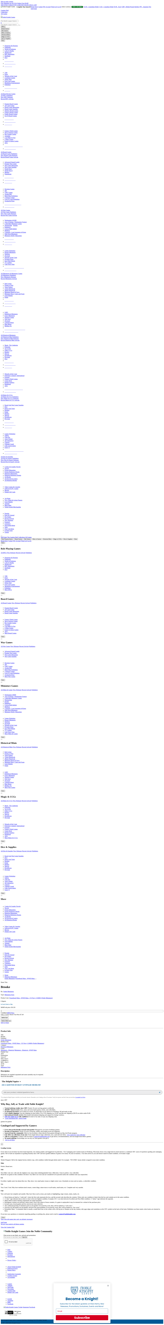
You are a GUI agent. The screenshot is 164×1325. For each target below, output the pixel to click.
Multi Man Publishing (11, 196)
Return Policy (11, 1270)
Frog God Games (10, 81)
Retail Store (34, 7)
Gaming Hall (5, 10)
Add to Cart (5, 1017)
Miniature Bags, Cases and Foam (14, 294)
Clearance (8, 524)
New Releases (9, 520)
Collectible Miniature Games (13, 224)
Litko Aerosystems (10, 446)
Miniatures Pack (9, 995)
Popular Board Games (11, 104)
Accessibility (11, 1277)
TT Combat (8, 262)
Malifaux (7, 230)
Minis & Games (6, 32)
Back (3, 543)
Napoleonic (8, 174)
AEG (6, 143)
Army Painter (9, 439)
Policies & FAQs (12, 1268)
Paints (6, 297)
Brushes (7, 410)
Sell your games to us (11, 1116)
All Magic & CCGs (7, 801)
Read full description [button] (7, 1076)
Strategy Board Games (11, 111)
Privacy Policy (11, 1260)
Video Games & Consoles (12, 487)
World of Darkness (10, 49)
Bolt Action (8, 283)
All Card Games (9, 105)
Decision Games (9, 189)
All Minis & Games (7, 690)
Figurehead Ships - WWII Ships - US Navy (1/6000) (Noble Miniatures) (37, 978)
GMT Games (9, 192)
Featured (7, 522)
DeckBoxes (8, 355)
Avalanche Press (9, 201)
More (3, 40)
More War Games (10, 676)
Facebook (10, 1304)
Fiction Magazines (10, 470)
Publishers (29, 553)
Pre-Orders (8, 517)
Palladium (8, 84)
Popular (7, 513)
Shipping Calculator (12, 1272)
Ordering (10, 1253)
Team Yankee (9, 287)
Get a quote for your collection (76, 1135)
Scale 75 (7, 447)
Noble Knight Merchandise (13, 507)
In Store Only (9, 530)
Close (3, 1217)
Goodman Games (10, 78)
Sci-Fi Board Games (11, 116)
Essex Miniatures (10, 316)
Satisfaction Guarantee (14, 1274)
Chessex (7, 442)
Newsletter (10, 1289)
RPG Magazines (9, 54)
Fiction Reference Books (12, 472)
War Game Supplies (11, 167)
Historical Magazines (11, 473)
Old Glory (8, 319)
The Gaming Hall (12, 537)
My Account (47, 7)
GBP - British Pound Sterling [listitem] (130, 7)
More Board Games (10, 633)
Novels (7, 468)
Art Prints (7, 498)
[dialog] (82, 1181)
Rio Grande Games (10, 134)
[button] (8, 982)
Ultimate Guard (9, 444)
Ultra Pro (7, 437)
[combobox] (9, 21)
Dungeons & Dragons (11, 46)
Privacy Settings (11, 1258)
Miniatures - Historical (7, 1050)
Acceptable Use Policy (80, 1097)
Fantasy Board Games (11, 112)
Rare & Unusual (9, 515)
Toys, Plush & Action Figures (13, 500)
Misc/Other (8, 505)
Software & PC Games (11, 488)
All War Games (5, 646)
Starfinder (7, 56)
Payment (10, 1255)
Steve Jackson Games (11, 132)
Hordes (15, 225)
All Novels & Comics (11, 479)
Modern (7, 172)
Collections (4, 12)
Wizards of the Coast (11, 76)
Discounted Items (10, 525)
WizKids (7, 254)
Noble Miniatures (10, 978)
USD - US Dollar (77, 7)
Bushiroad (8, 384)
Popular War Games (11, 164)
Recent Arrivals (9, 518)
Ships (35, 1050)
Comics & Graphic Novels (12, 467)
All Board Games (6, 603)
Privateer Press (9, 259)
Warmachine (8, 225)
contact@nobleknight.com (42, 1136)
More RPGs (8, 590)
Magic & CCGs (6, 36)
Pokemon (7, 347)
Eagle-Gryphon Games (11, 141)
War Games (5, 30)
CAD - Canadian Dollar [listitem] (106, 7)
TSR (6, 72)
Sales (6, 527)
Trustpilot (10, 1300)
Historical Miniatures (11, 977)
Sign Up (24, 1237)
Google (9, 1299)
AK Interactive (9, 440)
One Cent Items (9, 529)
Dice (6, 57)
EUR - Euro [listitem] (117, 7)
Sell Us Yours (5, 1022)
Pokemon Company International (14, 375)
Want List (54, 7)
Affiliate (9, 1285)
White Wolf (8, 79)
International (11, 1256)
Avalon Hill (8, 194)
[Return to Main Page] (1, 595)
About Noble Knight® (14, 1267)
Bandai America (9, 382)
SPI (6, 191)
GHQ (6, 312)
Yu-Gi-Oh (8, 348)
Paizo (6, 74)
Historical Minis (6, 34)
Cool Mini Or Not (10, 138)
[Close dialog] (108, 1285)
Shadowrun (8, 52)
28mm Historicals (10, 290)
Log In (59, 7)
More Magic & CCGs (11, 838)
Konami (7, 377)
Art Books (8, 477)
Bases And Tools (10, 408)
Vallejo (7, 435)
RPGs (3, 26)
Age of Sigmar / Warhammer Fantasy (16, 222)
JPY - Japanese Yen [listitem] (145, 7)
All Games (4, 14)
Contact (40, 7)
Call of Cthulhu (9, 51)
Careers (9, 1284)
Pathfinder (8, 47)
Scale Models (9, 295)
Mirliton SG (8, 326)
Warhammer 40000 (10, 695)
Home (6, 975)
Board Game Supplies (11, 109)
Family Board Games (11, 114)
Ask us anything (10, 1140)
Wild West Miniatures (11, 234)
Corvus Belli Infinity (11, 229)
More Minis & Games (11, 734)
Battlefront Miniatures (11, 314)
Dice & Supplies (6, 38)
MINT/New (10, 1013)
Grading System (12, 1275)
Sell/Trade (34, 8)
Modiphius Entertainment (12, 83)
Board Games (5, 28)
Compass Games (10, 197)
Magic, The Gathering (11, 345)
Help (8, 1249)
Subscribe (82, 1318)
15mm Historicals (10, 289)
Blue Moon (8, 324)
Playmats (7, 357)
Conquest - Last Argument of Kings (15, 232)
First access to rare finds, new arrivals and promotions (20, 1235)
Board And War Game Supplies (14, 405)
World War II (8, 170)
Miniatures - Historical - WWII (24, 1050)
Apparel (7, 503)
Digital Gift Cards (10, 492)
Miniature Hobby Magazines (13, 235)
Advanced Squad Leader (12, 162)
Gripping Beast (9, 322)
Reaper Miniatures (10, 252)
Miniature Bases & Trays (12, 292)
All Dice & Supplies (7, 851)
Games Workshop (10, 250)
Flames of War (9, 285)
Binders (7, 352)
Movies (7, 490)
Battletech (8, 227)
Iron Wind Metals (10, 261)
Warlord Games (9, 317)
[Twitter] (13, 1307)
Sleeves (7, 354)
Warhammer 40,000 (10, 220)
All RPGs (4, 553)
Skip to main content (7, 1)
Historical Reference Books (13, 475)
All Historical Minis (7, 747)
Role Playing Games (7, 539)
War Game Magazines (11, 165)
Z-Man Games (9, 139)
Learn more (15, 1118)
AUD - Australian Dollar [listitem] (91, 7)
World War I (8, 169)
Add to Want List (6, 1021)
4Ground (7, 256)
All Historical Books (11, 480)
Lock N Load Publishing (12, 199)
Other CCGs (8, 350)
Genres (7, 532)
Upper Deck (8, 381)
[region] (82, 1089)
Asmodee (7, 136)
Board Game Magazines (12, 107)
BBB (9, 1302)
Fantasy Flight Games (11, 131)
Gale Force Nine (10, 264)
